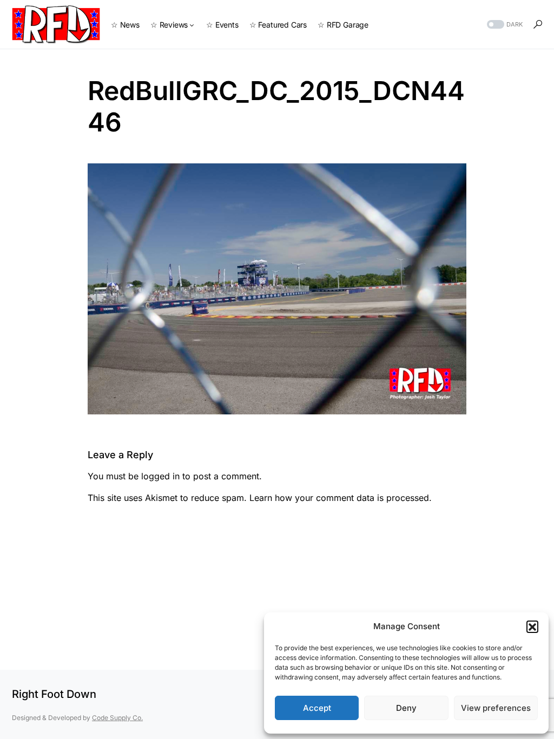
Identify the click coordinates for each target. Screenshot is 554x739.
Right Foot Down (54, 694)
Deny (406, 708)
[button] (532, 626)
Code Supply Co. (117, 718)
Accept (317, 708)
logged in (160, 476)
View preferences (496, 708)
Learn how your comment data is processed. (340, 497)
